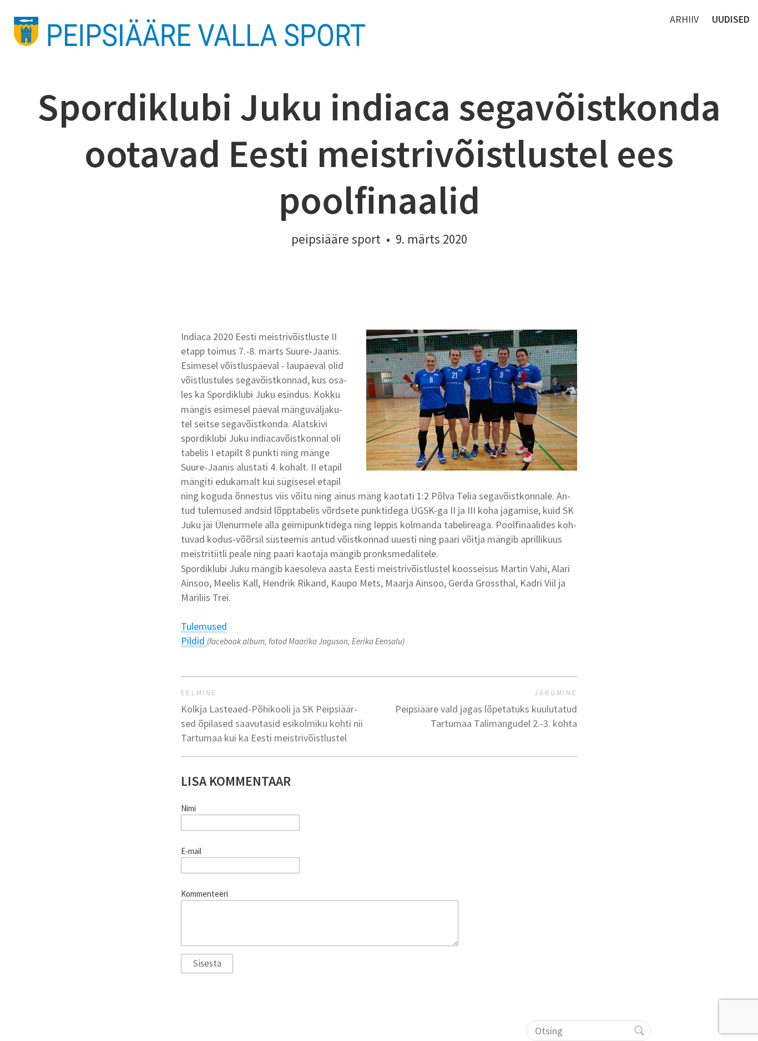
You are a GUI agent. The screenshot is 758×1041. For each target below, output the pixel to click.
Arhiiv (684, 19)
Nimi (188, 808)
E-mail (191, 851)
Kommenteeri (204, 894)
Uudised (731, 19)
